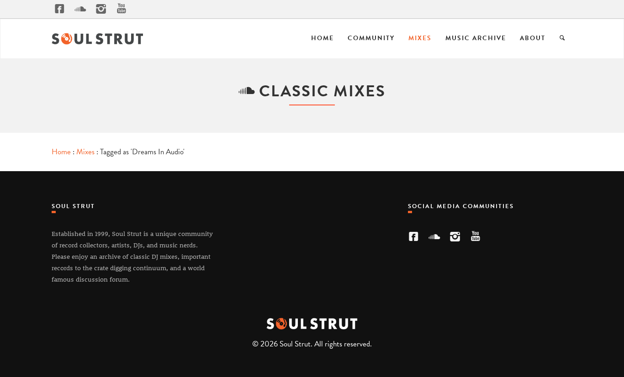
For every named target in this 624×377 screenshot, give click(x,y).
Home (322, 38)
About (532, 38)
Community (371, 38)
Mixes (420, 38)
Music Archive (475, 38)
